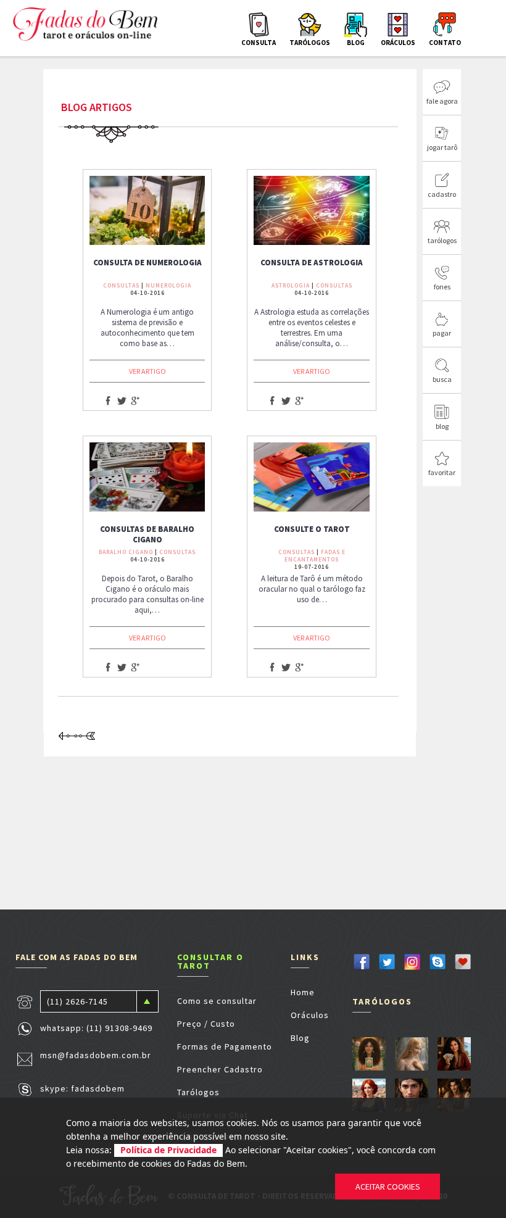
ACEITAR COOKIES (387, 1186)
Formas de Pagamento (224, 1046)
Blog (300, 1037)
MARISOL (453, 1054)
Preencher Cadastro (220, 1069)
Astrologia (291, 285)
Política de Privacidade (168, 1150)
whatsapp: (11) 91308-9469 (96, 1027)
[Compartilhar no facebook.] (108, 400)
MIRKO (410, 1096)
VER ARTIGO (147, 371)
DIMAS (453, 1096)
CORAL (410, 1054)
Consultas (121, 285)
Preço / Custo (206, 1023)
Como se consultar (217, 1000)
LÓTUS (368, 1054)
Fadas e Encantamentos (315, 556)
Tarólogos (198, 1092)
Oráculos (310, 1015)
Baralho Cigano (126, 552)
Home (303, 992)
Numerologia (168, 285)
